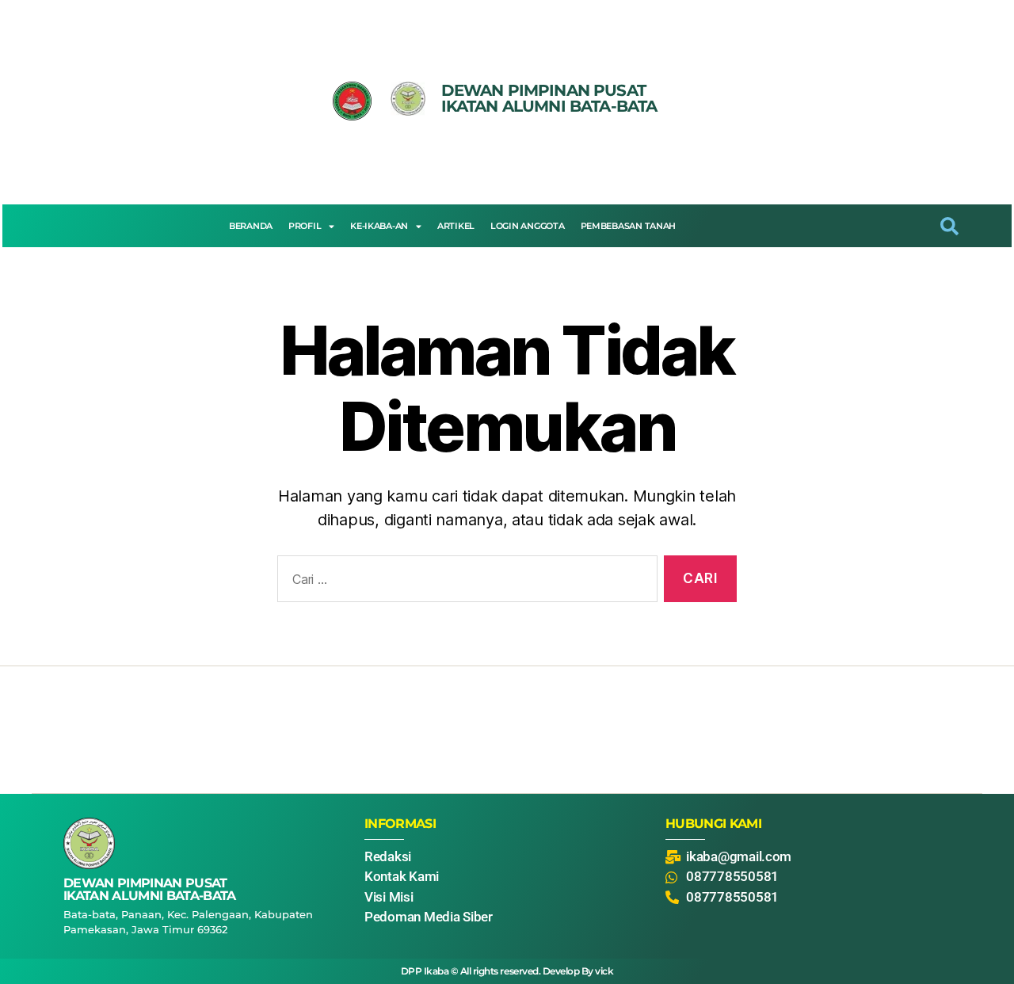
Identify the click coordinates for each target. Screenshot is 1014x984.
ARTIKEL (456, 225)
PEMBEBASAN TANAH (629, 225)
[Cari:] (464, 581)
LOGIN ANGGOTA (527, 225)
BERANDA (251, 225)
